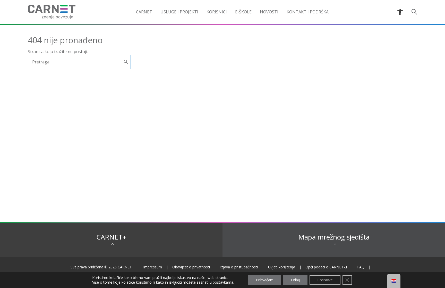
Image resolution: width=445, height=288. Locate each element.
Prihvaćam (264, 279)
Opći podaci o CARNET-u (326, 267)
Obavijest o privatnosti (191, 267)
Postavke (325, 279)
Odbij (295, 279)
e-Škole (243, 12)
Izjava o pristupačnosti (239, 267)
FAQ (360, 267)
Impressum (152, 267)
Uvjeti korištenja (281, 267)
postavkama (223, 282)
